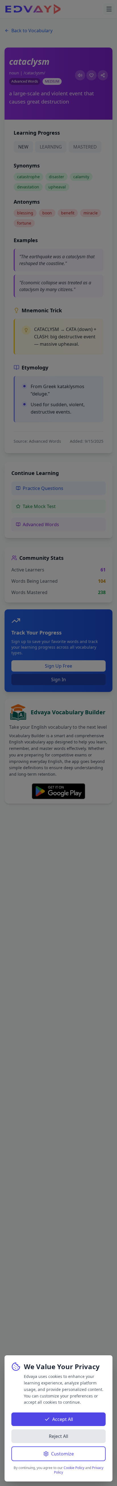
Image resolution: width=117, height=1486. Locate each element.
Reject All (58, 1436)
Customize (62, 1454)
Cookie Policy (74, 1467)
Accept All (62, 1419)
